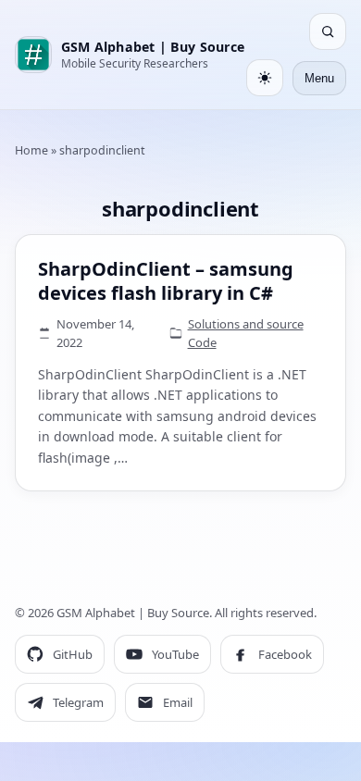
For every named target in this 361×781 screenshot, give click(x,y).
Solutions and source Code (246, 333)
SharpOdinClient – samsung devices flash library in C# (165, 280)
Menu (319, 78)
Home (31, 150)
